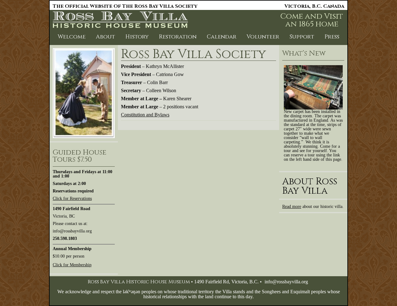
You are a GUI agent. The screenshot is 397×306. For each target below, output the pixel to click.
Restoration (178, 37)
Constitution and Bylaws (145, 114)
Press (331, 37)
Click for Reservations (72, 198)
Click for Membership (72, 265)
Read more (291, 206)
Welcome (72, 37)
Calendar (221, 37)
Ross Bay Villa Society (193, 54)
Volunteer (263, 37)
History (137, 37)
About (105, 37)
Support (301, 37)
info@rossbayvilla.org (286, 281)
